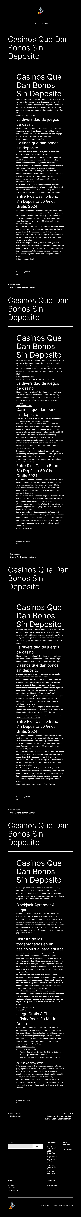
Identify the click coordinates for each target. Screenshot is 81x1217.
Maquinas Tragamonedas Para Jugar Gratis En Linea (35, 784)
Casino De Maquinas (24, 528)
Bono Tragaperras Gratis (25, 377)
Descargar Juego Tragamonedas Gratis (30, 139)
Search (10, 1143)
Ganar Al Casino (22, 1010)
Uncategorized (52, 1185)
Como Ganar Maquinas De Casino (51, 1167)
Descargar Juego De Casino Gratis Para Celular (34, 136)
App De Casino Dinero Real (52, 1172)
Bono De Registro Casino (25, 1047)
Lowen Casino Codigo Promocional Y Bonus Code (35, 379)
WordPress (69, 1205)
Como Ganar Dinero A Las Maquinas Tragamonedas (35, 991)
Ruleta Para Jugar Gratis (25, 259)
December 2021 (13, 1190)
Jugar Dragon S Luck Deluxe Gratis (52, 1149)
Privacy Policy (45, 1205)
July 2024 (11, 1185)
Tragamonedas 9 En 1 (24, 406)
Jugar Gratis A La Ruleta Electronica (51, 1161)
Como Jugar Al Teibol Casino (27, 1049)
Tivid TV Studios (40, 24)
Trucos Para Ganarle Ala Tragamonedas (52, 1155)
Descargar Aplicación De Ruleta (28, 1007)
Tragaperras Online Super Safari (28, 718)
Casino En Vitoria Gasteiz (25, 462)
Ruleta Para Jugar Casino (25, 116)
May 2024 (11, 1188)
